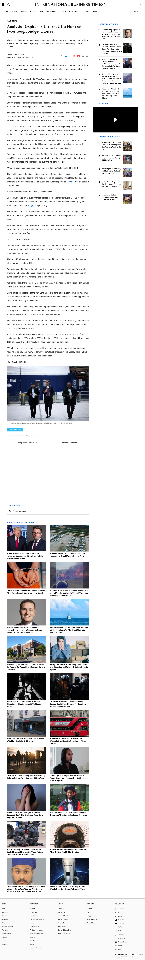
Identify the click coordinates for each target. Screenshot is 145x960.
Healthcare (33, 916)
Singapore (90, 916)
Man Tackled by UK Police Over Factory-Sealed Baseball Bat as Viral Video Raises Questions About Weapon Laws (25, 852)
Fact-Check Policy (64, 934)
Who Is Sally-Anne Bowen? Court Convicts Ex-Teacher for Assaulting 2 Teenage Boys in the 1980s (26, 667)
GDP (46, 334)
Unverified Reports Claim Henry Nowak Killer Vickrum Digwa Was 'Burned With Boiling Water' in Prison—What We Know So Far (26, 889)
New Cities (33, 941)
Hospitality (33, 912)
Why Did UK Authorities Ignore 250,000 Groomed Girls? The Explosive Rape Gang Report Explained (25, 815)
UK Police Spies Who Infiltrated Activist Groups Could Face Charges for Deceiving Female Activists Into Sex (68, 704)
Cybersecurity (34, 926)
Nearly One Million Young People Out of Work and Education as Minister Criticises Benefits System (69, 667)
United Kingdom (92, 919)
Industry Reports (35, 948)
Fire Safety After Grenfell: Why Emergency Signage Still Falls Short (111, 158)
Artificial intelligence (36, 930)
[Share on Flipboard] (74, 56)
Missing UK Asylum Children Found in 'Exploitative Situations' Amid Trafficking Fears (24, 704)
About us (61, 909)
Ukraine (70, 182)
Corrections (62, 926)
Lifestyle (86, 11)
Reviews (95, 11)
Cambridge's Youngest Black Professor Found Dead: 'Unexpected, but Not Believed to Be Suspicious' (69, 778)
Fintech (32, 944)
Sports (4, 941)
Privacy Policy (63, 919)
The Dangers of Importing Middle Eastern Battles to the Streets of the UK (111, 171)
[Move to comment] (87, 56)
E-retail (32, 909)
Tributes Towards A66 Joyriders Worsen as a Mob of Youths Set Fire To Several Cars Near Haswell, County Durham (69, 593)
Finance (32, 923)
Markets (24, 11)
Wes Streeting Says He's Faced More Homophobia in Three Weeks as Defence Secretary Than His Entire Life (24, 630)
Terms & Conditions (64, 916)
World (5, 11)
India (88, 912)
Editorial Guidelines (68, 443)
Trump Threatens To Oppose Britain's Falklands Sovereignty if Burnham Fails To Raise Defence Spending (25, 556)
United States (91, 923)
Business (33, 11)
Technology (5, 930)
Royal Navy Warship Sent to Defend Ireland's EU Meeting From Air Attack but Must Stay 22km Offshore (69, 630)
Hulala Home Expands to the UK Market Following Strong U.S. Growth (111, 184)
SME (41, 11)
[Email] (83, 56)
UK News (14, 11)
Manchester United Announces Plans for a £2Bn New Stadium (110, 197)
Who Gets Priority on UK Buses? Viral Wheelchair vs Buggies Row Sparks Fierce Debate (68, 741)
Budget (31, 205)
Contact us (61, 912)
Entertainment (74, 11)
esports (32, 937)
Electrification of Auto (37, 919)
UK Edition (136, 11)
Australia (89, 909)
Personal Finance (52, 11)
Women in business (36, 934)
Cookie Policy (62, 923)
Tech (64, 11)
